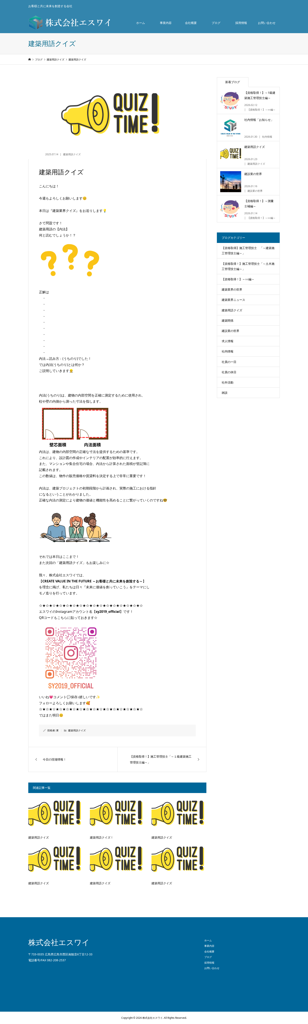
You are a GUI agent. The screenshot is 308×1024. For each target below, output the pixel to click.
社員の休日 (229, 372)
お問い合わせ (267, 23)
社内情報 (227, 351)
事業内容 (166, 23)
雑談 (225, 393)
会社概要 (191, 23)
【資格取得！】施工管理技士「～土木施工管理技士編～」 (248, 266)
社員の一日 (229, 362)
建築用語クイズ (72, 154)
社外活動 (227, 382)
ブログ (216, 23)
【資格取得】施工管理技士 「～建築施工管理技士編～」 (248, 250)
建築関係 (227, 320)
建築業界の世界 (232, 289)
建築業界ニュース (233, 300)
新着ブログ (232, 82)
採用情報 (241, 23)
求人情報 (227, 341)
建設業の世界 (230, 331)
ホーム (140, 23)
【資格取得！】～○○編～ (238, 279)
